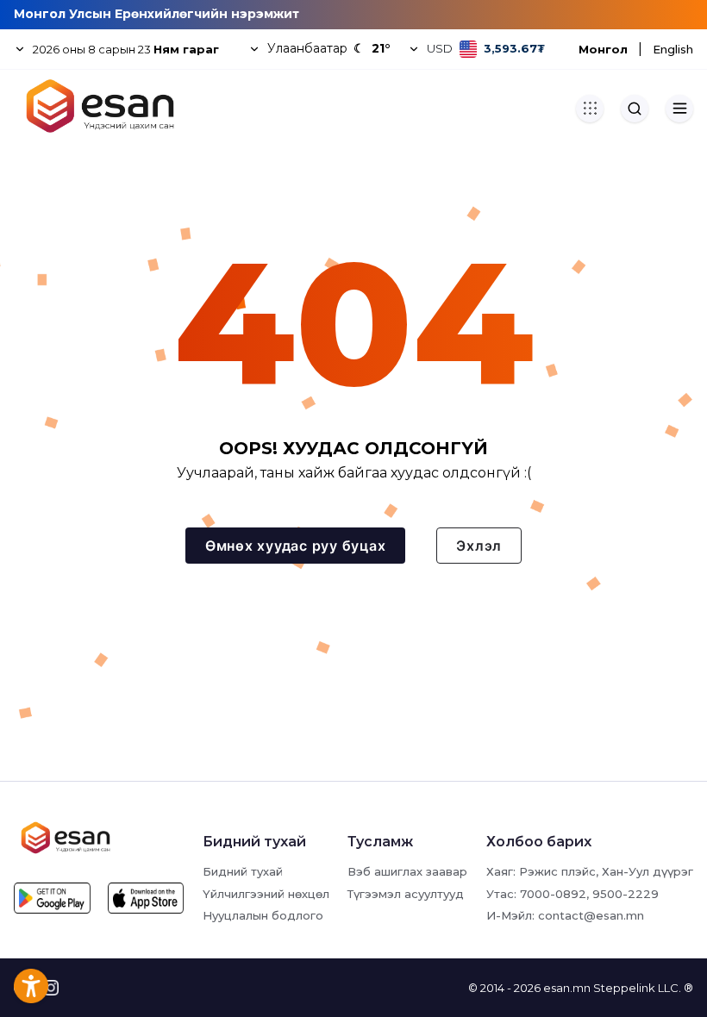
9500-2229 (625, 894)
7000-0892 (553, 894)
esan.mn (567, 988)
